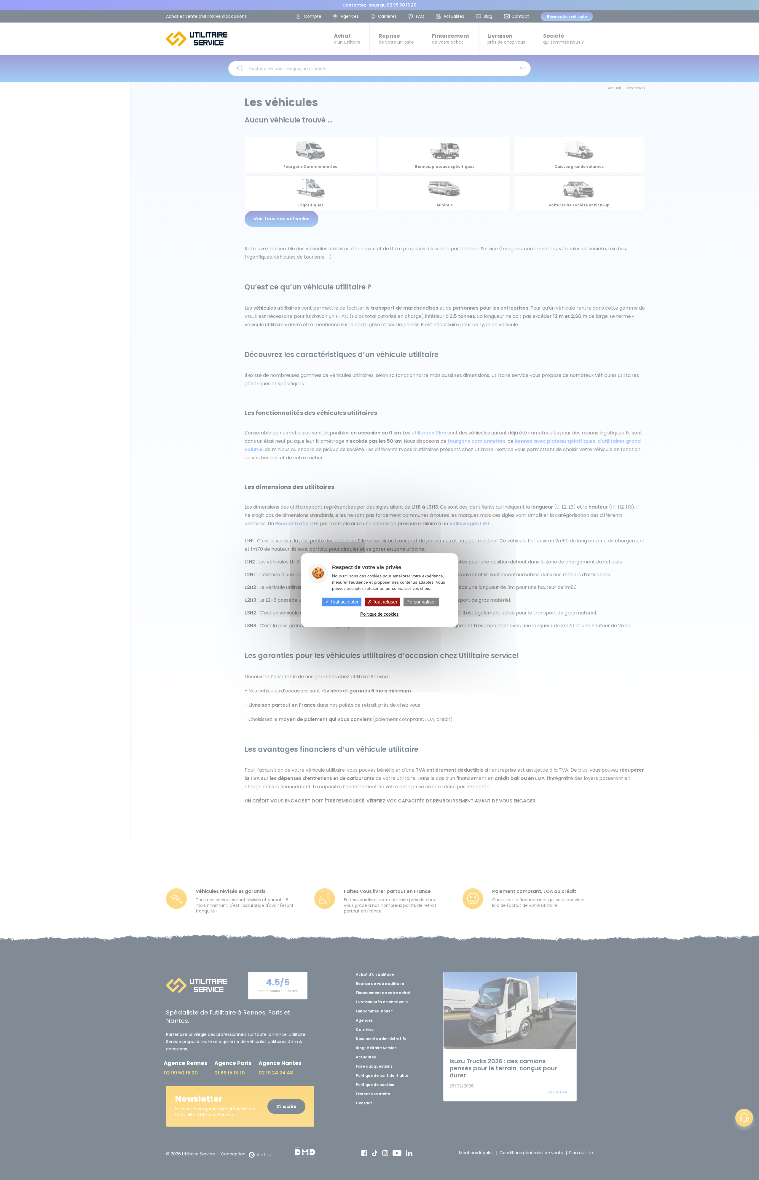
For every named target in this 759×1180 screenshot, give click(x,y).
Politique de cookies (379, 614)
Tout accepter (343, 601)
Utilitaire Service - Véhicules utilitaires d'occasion (196, 38)
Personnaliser (421, 601)
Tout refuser (384, 601)
